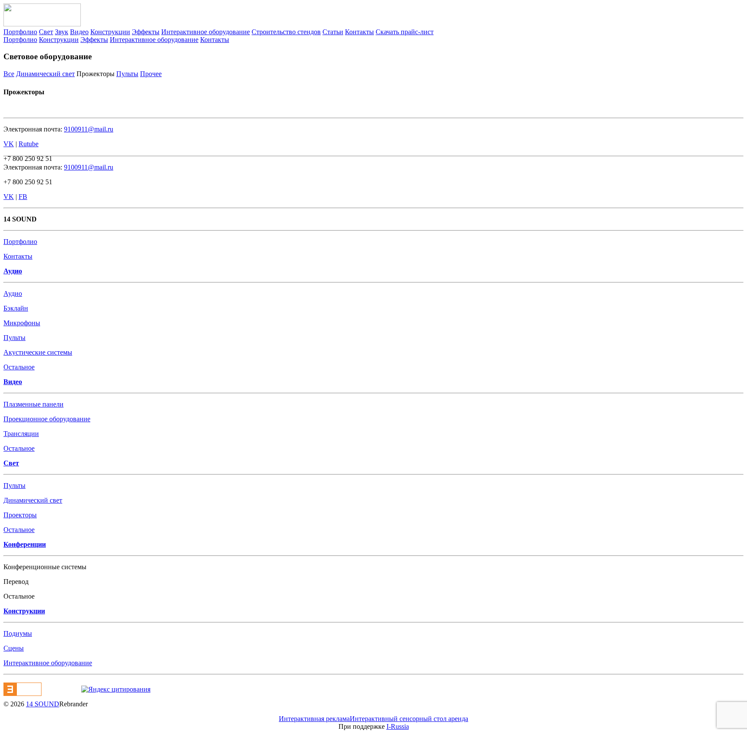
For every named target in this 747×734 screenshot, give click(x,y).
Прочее (151, 73)
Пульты (127, 73)
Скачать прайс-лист (405, 31)
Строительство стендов (286, 31)
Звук (61, 31)
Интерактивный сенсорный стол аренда (409, 718)
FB (23, 196)
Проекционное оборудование (46, 419)
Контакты (359, 31)
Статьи (332, 31)
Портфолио (20, 31)
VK (8, 143)
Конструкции (110, 31)
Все (8, 73)
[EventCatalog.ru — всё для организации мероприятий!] (22, 693)
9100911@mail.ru (88, 129)
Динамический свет (45, 73)
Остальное (19, 367)
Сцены (13, 648)
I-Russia (397, 726)
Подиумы (17, 633)
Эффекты (146, 31)
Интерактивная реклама (314, 718)
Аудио (12, 293)
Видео (79, 31)
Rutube (28, 143)
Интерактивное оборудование (205, 31)
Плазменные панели (33, 404)
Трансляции (21, 433)
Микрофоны (21, 323)
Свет (46, 31)
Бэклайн (15, 308)
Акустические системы (37, 352)
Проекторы (20, 515)
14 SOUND (42, 704)
